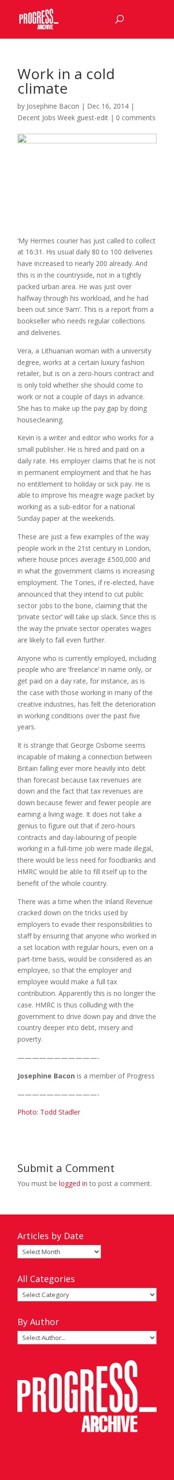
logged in (73, 1183)
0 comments (136, 117)
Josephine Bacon (53, 106)
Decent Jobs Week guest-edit (62, 117)
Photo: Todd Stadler (48, 1112)
